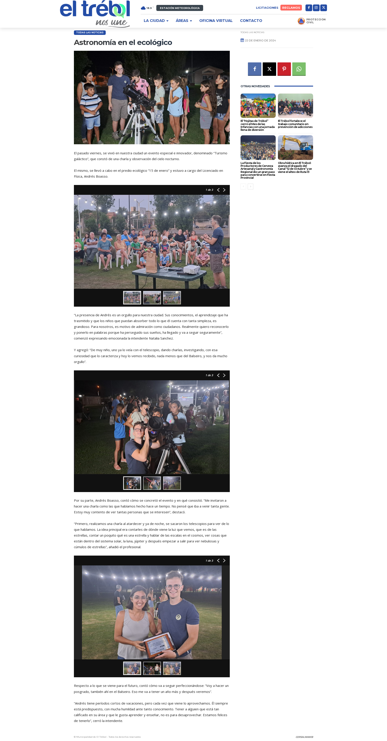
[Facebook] (308, 7)
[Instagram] (316, 7)
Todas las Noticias (89, 32)
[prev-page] (243, 186)
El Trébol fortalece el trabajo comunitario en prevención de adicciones (295, 123)
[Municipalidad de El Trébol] (95, 14)
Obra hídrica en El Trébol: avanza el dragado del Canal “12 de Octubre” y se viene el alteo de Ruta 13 (295, 167)
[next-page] (250, 186)
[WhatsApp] (299, 69)
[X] (323, 7)
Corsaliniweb (304, 737)
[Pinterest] (284, 69)
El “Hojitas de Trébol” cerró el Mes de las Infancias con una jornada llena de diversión (258, 125)
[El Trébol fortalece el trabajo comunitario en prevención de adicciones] (295, 105)
